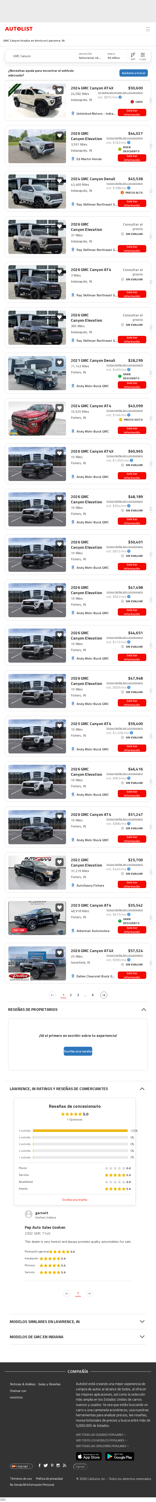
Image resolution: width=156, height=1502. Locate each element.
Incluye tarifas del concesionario (124, 138)
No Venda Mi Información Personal (32, 1484)
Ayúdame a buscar (134, 73)
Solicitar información (132, 112)
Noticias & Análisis (23, 1384)
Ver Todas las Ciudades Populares (101, 1434)
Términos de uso (21, 1478)
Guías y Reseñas (49, 1384)
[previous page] (52, 995)
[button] (133, 56)
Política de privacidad (49, 1478)
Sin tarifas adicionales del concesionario (120, 92)
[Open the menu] (148, 29)
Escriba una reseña (75, 1199)
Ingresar (80, 1467)
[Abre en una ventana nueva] (89, 1456)
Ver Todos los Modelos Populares (101, 1440)
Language (22, 1466)
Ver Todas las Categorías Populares (102, 1446)
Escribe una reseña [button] (78, 1051)
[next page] (103, 995)
